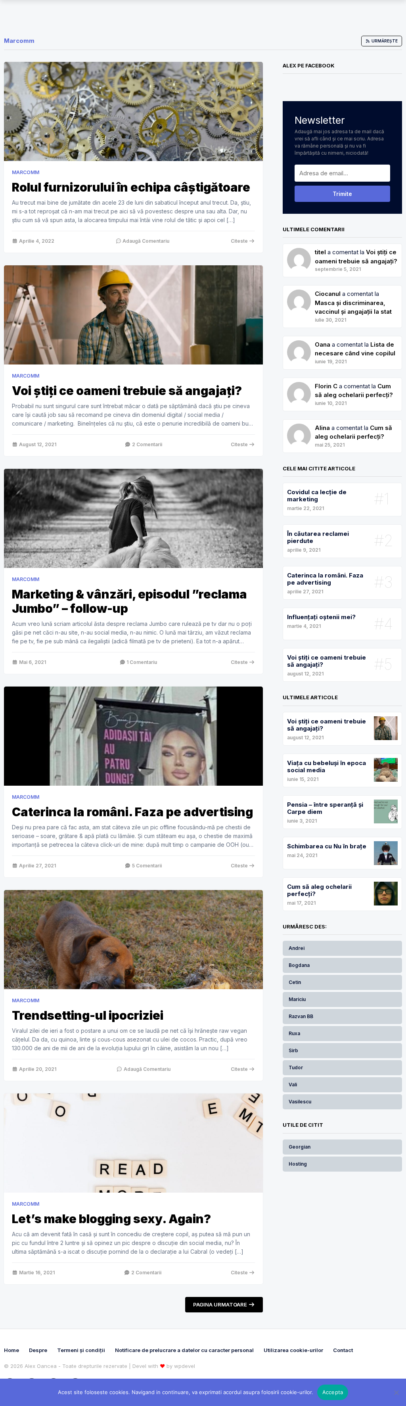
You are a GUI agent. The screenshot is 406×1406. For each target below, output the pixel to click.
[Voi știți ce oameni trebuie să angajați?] (133, 314)
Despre (38, 1350)
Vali (293, 1085)
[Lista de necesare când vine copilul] (299, 386)
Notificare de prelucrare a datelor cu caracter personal (184, 1350)
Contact (343, 1350)
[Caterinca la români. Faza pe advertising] (133, 736)
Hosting (298, 1164)
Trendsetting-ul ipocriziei (87, 1015)
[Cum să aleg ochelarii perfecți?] (299, 428)
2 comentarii (146, 444)
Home (11, 1350)
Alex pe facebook (309, 65)
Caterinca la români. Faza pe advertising (132, 812)
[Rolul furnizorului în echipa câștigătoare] (133, 111)
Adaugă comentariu (145, 241)
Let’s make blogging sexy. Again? (111, 1219)
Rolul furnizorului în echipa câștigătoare (131, 187)
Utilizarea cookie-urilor (293, 1350)
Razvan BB (301, 1016)
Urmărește (384, 40)
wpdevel (184, 1366)
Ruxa (294, 1033)
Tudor (296, 1067)
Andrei (296, 948)
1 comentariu (141, 662)
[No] (396, 1392)
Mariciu (297, 999)
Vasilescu (300, 1102)
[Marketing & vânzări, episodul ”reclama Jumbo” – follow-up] (133, 518)
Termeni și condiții (81, 1350)
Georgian (299, 1147)
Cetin (295, 982)
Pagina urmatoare (220, 1304)
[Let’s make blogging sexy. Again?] (133, 1143)
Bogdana (299, 965)
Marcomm (25, 172)
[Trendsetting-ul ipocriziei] (133, 939)
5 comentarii (146, 866)
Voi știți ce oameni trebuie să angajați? (127, 391)
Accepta (332, 1392)
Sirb (293, 1050)
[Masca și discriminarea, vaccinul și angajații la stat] (299, 344)
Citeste (240, 241)
